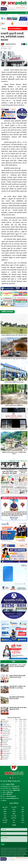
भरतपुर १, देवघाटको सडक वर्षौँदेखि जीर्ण (14, 406)
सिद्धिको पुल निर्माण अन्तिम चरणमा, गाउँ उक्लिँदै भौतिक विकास (14, 453)
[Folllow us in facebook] (10, 778)
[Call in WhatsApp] (15, 778)
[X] (24, 44)
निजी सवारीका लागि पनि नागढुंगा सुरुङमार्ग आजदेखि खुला (14, 359)
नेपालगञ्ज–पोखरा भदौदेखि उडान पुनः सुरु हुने (14, 382)
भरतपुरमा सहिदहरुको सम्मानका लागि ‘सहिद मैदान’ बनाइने (14, 335)
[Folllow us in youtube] (13, 778)
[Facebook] (22, 44)
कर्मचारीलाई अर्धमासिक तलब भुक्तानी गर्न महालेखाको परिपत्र (14, 429)
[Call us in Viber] (18, 778)
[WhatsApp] (26, 44)
